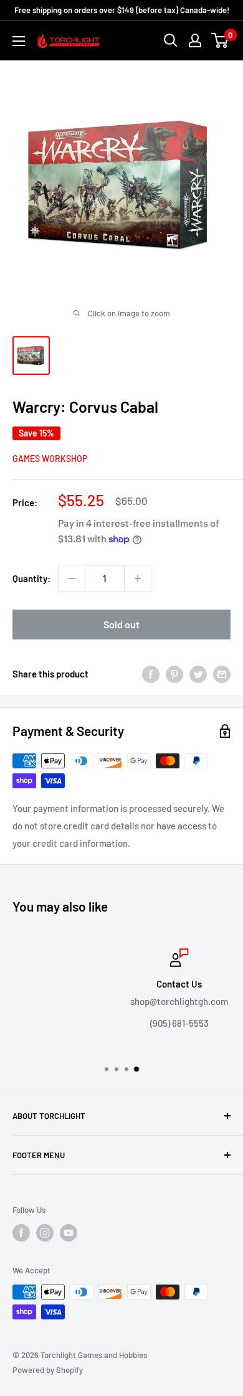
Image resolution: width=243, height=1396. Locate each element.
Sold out (121, 624)
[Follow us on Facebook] (21, 1233)
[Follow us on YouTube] (68, 1233)
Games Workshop (49, 458)
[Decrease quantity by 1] (72, 578)
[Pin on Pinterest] (174, 673)
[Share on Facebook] (151, 673)
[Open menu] (18, 41)
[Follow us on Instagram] (45, 1233)
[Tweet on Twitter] (198, 673)
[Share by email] (222, 673)
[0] (220, 40)
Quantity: (31, 578)
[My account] (195, 40)
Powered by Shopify (47, 1370)
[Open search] (171, 40)
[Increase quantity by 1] (138, 578)
